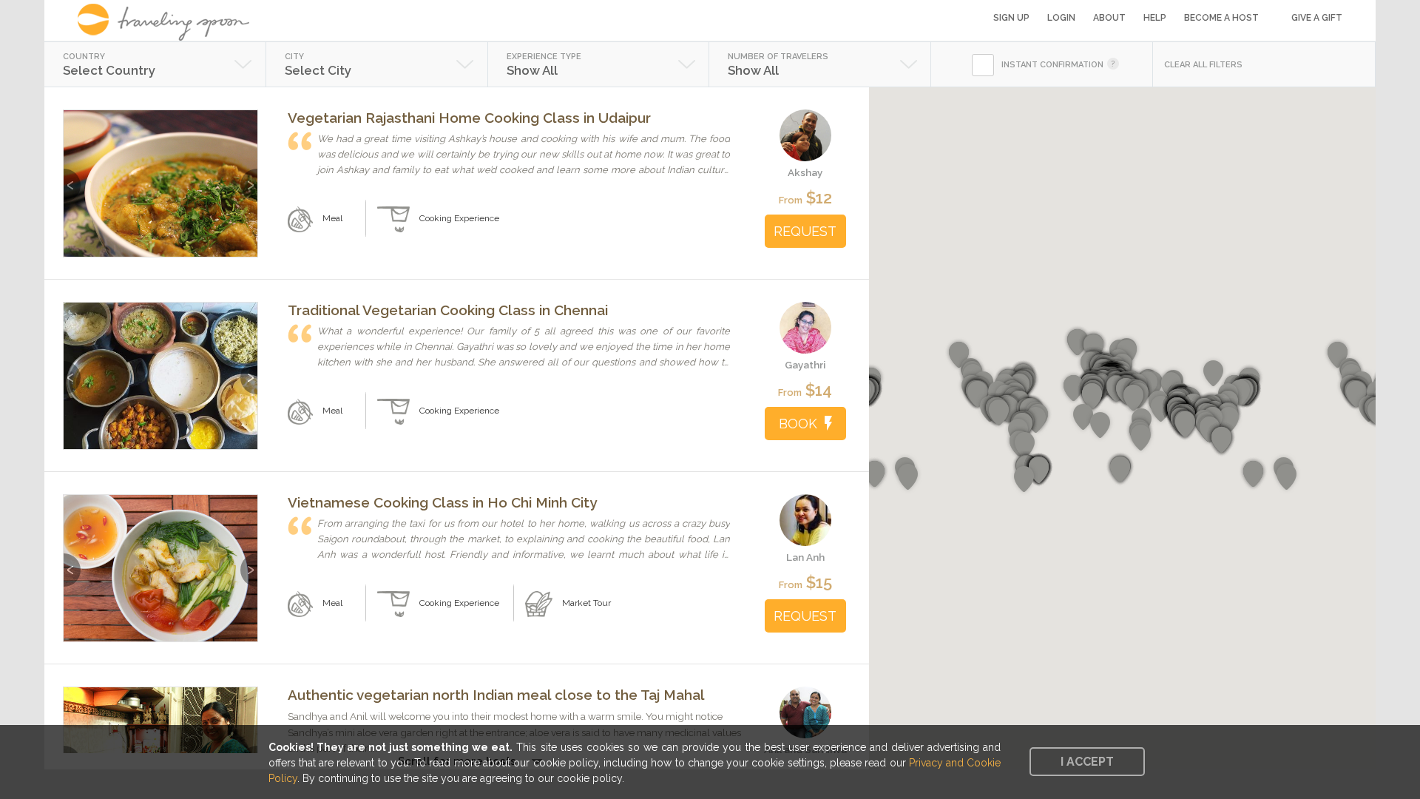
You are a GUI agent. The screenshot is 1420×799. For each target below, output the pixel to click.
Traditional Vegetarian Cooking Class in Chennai (448, 310)
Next (248, 178)
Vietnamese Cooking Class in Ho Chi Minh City (442, 502)
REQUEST (805, 231)
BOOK (798, 423)
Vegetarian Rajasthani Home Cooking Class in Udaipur (469, 117)
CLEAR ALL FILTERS (1203, 65)
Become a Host (1221, 18)
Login (1061, 18)
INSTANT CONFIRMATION (1052, 65)
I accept (1087, 762)
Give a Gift (1316, 18)
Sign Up (1011, 18)
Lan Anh (805, 557)
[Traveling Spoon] (168, 22)
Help (1154, 18)
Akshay (805, 172)
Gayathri (805, 365)
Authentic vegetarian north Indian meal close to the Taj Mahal (496, 695)
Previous (72, 178)
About (1109, 18)
